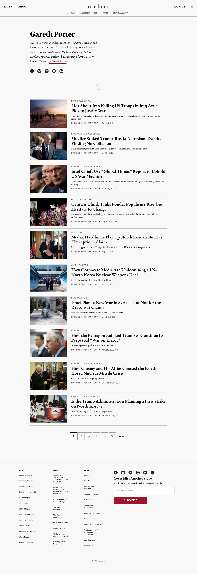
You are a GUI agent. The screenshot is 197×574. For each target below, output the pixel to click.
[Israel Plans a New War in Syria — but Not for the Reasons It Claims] (48, 311)
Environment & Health (27, 492)
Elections (84, 13)
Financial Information (92, 513)
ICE (95, 13)
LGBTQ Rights (24, 509)
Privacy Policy (89, 519)
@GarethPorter (57, 61)
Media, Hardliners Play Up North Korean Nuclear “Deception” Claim (116, 239)
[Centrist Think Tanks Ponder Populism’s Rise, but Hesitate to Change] (48, 212)
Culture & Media (79, 265)
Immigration (23, 503)
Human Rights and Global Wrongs (60, 500)
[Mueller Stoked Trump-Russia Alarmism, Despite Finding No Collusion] (48, 146)
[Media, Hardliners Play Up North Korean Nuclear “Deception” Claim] (48, 245)
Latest (9, 6)
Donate (179, 6)
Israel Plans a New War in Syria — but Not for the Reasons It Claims (116, 305)
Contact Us (88, 545)
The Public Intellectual (57, 516)
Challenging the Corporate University (61, 535)
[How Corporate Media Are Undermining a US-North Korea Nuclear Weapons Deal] (48, 278)
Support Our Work (91, 494)
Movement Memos (60, 522)
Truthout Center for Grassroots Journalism (91, 532)
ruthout (93, 123)
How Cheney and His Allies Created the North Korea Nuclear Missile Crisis (113, 371)
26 (112, 436)
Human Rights (24, 497)
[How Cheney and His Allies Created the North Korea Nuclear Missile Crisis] (48, 376)
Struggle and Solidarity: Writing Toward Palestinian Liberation (60, 478)
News (73, 101)
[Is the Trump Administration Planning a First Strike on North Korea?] (48, 409)
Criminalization (121, 13)
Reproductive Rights (27, 531)
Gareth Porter (80, 123)
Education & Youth (26, 486)
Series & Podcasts (26, 542)
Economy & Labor (26, 481)
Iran (73, 13)
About (23, 6)
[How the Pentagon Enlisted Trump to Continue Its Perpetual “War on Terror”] (48, 343)
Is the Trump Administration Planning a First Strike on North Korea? (118, 404)
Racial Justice (24, 525)
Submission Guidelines (88, 506)
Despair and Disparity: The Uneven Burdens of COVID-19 (60, 490)
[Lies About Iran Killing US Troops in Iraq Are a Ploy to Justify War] (48, 114)
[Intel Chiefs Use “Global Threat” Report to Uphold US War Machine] (48, 179)
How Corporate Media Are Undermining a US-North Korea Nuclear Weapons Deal (114, 272)
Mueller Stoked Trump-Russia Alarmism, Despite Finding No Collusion (116, 141)
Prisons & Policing (26, 520)
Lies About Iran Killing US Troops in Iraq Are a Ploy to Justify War (114, 108)
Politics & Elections (81, 199)
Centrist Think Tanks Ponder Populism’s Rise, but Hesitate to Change (117, 207)
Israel (105, 13)
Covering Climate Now (60, 542)
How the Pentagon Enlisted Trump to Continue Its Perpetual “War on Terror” (117, 338)
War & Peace (85, 101)
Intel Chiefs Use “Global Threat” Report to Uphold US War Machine (118, 174)
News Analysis (78, 133)
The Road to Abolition (58, 508)
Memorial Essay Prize (92, 524)
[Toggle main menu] (191, 6)
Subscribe (88, 500)
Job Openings (89, 540)
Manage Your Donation (89, 487)
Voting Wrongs (59, 528)
